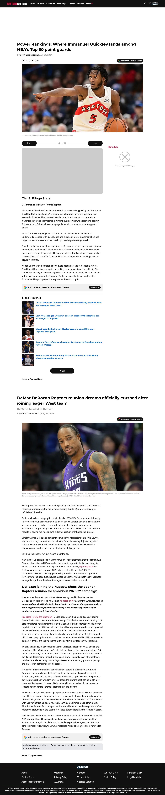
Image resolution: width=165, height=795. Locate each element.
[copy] (37, 60)
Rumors (40, 4)
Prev (29, 143)
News (32, 4)
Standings (61, 4)
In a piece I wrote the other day (37, 617)
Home (24, 379)
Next (95, 143)
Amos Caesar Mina (29, 413)
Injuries (80, 4)
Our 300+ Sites (110, 772)
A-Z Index (59, 781)
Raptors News (36, 379)
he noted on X (66, 601)
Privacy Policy (61, 777)
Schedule (50, 4)
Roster (72, 4)
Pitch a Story (27, 777)
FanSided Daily (134, 772)
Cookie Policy (109, 777)
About (24, 772)
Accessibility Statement (32, 781)
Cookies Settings (85, 781)
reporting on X (86, 566)
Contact (81, 772)
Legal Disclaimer (135, 777)
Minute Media (19, 788)
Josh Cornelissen (29, 55)
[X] (150, 3)
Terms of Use (83, 777)
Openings (58, 772)
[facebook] (144, 3)
